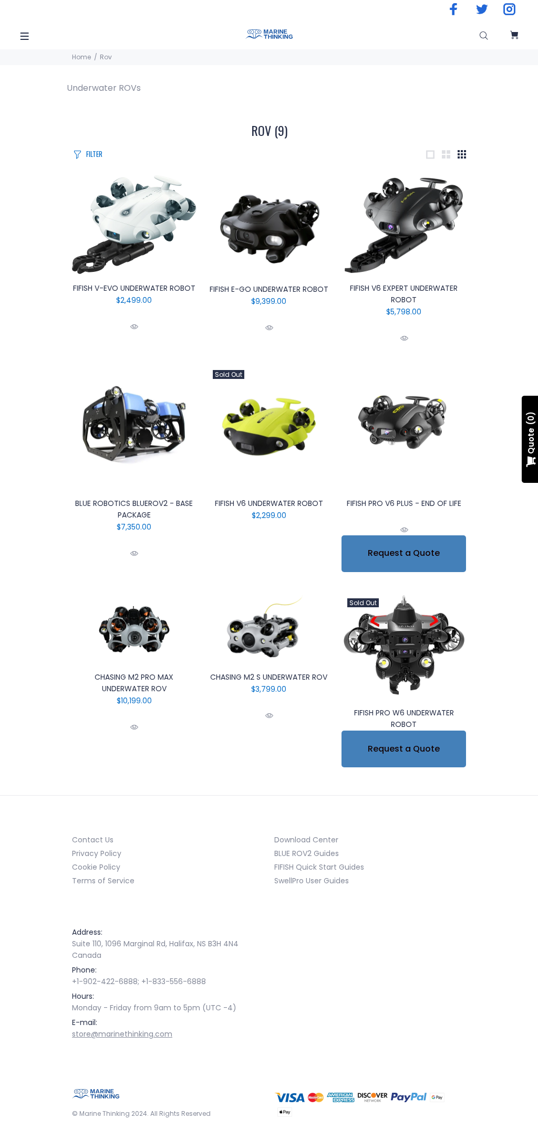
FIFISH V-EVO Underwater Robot (134, 288)
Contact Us (92, 840)
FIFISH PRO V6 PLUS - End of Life (404, 503)
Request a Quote (404, 553)
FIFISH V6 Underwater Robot (269, 503)
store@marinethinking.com (122, 1034)
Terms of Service (103, 880)
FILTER (94, 154)
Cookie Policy (96, 867)
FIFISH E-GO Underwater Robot (269, 289)
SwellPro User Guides (311, 880)
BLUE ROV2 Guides (306, 853)
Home (81, 56)
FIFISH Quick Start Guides (319, 867)
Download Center (306, 840)
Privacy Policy (96, 853)
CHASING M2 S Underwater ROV (268, 677)
